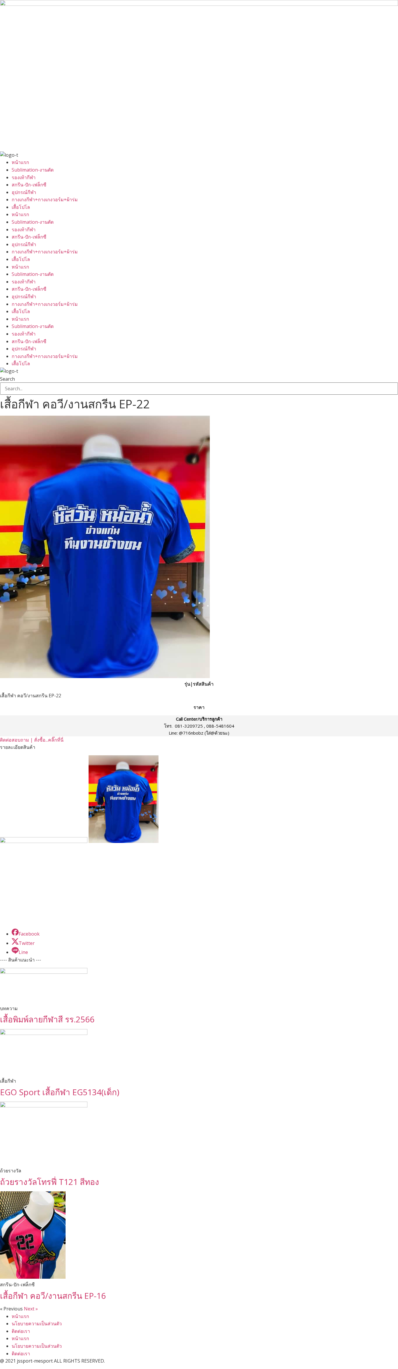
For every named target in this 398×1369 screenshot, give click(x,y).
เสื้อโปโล (21, 207)
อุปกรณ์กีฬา (24, 192)
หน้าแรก (20, 162)
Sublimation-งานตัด (33, 170)
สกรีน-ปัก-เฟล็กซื (29, 184)
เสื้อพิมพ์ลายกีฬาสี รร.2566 (47, 1019)
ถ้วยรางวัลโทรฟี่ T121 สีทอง (49, 1181)
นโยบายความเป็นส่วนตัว (37, 1323)
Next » (31, 1309)
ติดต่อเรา (21, 1331)
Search (7, 379)
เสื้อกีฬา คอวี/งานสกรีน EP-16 (53, 1295)
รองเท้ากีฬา (24, 177)
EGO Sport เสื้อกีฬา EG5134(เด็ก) (59, 1092)
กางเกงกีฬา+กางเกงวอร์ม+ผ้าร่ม (45, 199)
